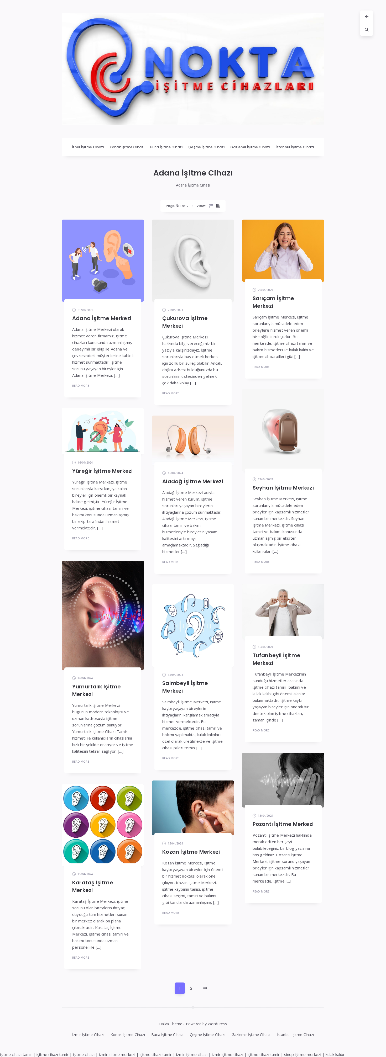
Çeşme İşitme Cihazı (206, 147)
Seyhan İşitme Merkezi (283, 487)
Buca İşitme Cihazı (166, 147)
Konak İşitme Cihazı (127, 147)
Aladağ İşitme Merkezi (192, 481)
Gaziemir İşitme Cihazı (250, 147)
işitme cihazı (84, 1054)
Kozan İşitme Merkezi (191, 852)
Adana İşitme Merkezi (101, 318)
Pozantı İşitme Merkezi (283, 824)
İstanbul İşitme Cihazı (295, 147)
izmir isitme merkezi (117, 1054)
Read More (80, 385)
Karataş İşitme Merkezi (92, 886)
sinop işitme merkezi (302, 1054)
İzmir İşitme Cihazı (88, 147)
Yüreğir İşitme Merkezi (102, 471)
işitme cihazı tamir (16, 1054)
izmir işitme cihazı (191, 1054)
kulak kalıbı (335, 1054)
